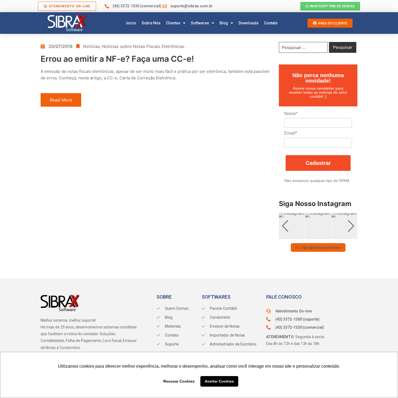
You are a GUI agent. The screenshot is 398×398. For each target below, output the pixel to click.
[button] (318, 235)
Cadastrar (318, 163)
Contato (271, 23)
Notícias (91, 46)
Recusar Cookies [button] (179, 381)
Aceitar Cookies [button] (219, 381)
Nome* (291, 113)
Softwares (200, 23)
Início (131, 23)
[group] (292, 226)
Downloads (249, 23)
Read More (61, 100)
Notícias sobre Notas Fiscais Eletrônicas (143, 46)
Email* (290, 133)
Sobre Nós (151, 23)
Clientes (173, 23)
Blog (224, 23)
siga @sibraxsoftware (321, 247)
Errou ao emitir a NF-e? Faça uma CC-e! (117, 59)
